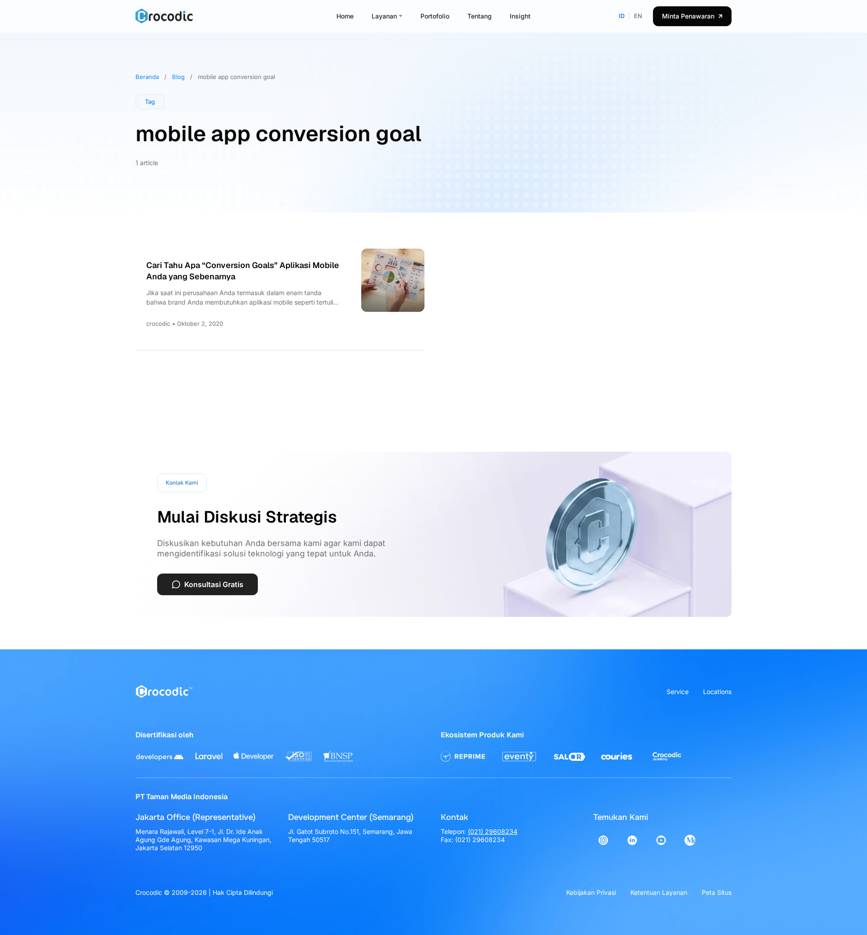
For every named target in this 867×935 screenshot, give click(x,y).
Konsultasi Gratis (213, 584)
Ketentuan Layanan (658, 892)
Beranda (147, 76)
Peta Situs (717, 892)
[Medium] (690, 840)
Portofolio (434, 16)
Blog (178, 76)
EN (638, 15)
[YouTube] (661, 840)
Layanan (384, 16)
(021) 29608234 (492, 831)
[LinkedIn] (632, 840)
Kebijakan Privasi (591, 892)
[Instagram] (603, 840)
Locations (717, 691)
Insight (520, 16)
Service (678, 691)
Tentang (479, 16)
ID (622, 15)
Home (345, 16)
